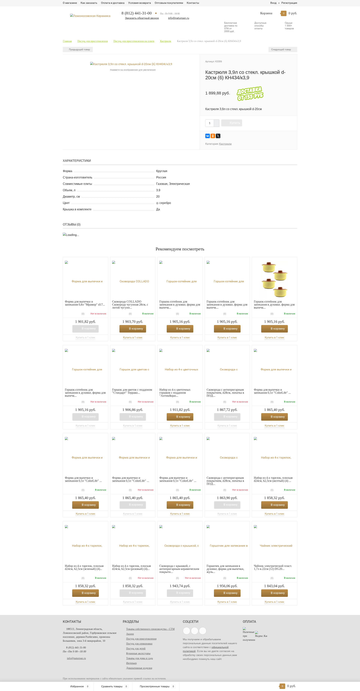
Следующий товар (281, 49)
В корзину (89, 328)
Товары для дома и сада (139, 658)
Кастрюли (225, 143)
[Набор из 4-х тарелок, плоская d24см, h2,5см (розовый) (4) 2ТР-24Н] (132, 544)
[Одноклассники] (213, 136)
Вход (273, 2)
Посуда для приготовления (141, 638)
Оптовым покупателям (169, 2)
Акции (130, 634)
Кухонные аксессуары (138, 653)
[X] (218, 136)
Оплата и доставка (112, 2)
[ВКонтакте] (207, 136)
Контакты (193, 2)
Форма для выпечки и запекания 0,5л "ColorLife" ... (272, 391)
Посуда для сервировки (139, 643)
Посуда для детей (136, 648)
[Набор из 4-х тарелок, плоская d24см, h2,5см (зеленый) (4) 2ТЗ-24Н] (85, 544)
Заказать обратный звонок (142, 17)
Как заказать (89, 2)
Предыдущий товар (79, 49)
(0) (82, 314)
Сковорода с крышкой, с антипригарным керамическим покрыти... (179, 568)
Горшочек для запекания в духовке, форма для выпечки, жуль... (225, 568)
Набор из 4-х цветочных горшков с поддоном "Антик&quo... (174, 392)
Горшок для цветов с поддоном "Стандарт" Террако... (132, 391)
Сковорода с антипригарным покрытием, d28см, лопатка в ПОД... (225, 392)
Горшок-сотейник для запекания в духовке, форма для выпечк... (179, 304)
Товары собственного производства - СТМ (150, 629)
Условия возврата (139, 2)
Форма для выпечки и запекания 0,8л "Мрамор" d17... (85, 303)
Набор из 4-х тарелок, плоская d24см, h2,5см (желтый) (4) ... (273, 479)
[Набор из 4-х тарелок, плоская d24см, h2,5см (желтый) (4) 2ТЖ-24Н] (274, 455)
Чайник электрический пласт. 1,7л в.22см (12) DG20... (273, 567)
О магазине (70, 2)
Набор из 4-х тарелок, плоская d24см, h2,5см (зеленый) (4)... (84, 567)
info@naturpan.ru (178, 17)
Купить (235, 123)
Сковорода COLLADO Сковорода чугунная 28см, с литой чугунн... (130, 304)
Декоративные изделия (139, 668)
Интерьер (131, 663)
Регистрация (289, 2)
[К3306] (131, 64)
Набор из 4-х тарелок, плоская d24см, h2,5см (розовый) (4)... (131, 567)
